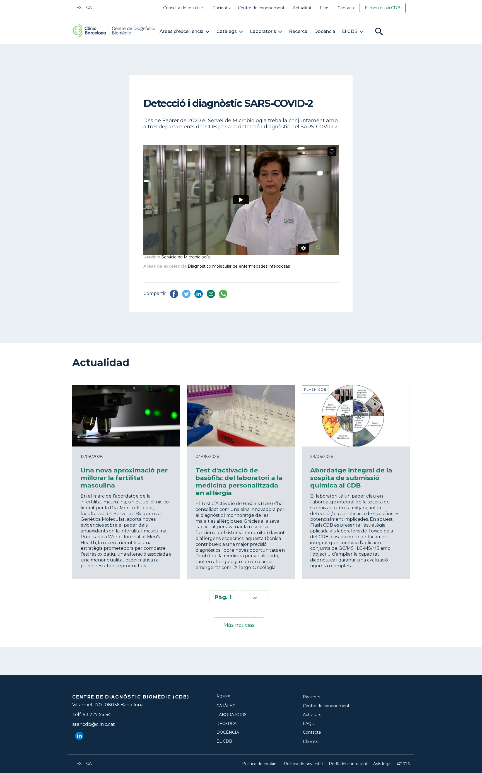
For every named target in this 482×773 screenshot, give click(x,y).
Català (89, 7)
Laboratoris (263, 31)
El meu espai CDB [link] (382, 7)
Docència (324, 31)
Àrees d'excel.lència (182, 31)
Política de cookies (260, 764)
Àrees (223, 697)
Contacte (347, 8)
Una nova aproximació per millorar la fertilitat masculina (124, 477)
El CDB (350, 31)
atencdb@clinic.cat (93, 724)
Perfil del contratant (348, 764)
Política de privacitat (303, 764)
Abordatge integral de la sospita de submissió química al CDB (351, 477)
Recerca (298, 31)
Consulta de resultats (183, 8)
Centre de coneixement (261, 8)
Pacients (221, 8)
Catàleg (225, 706)
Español (79, 7)
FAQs (308, 723)
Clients (310, 741)
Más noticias (239, 625)
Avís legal (382, 764)
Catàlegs (226, 31)
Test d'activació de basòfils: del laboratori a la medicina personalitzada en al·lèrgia (239, 481)
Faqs (324, 8)
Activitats (312, 714)
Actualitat (302, 8)
